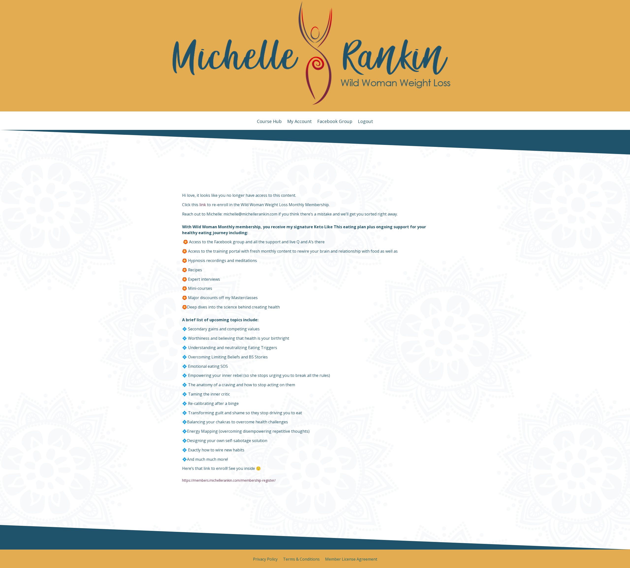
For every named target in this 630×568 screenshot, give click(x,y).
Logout (365, 122)
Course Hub (269, 122)
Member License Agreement (351, 559)
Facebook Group (334, 122)
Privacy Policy (265, 559)
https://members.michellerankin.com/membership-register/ (229, 480)
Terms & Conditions (301, 559)
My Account (299, 122)
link (202, 204)
